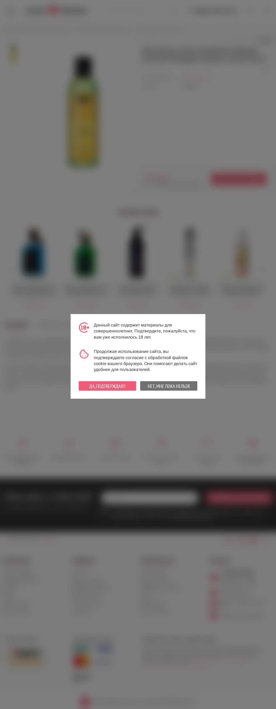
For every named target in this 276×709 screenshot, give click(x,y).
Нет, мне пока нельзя (169, 386)
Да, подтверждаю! (107, 386)
